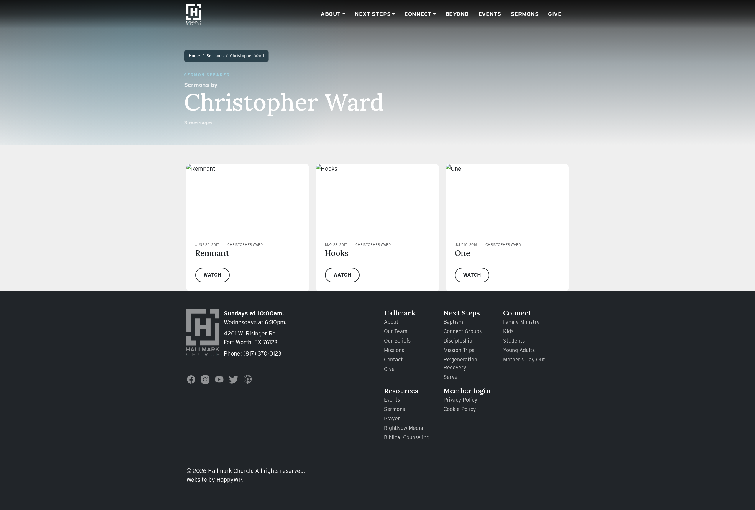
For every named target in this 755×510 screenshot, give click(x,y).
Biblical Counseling (406, 437)
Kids (508, 331)
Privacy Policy (460, 400)
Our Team (395, 331)
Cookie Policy (460, 409)
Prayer (392, 418)
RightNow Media (403, 428)
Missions (394, 350)
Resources (401, 390)
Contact (393, 359)
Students (514, 341)
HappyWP (229, 479)
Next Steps (373, 14)
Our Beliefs (397, 341)
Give (555, 14)
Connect (417, 14)
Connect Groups (463, 331)
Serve (450, 377)
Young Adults (519, 350)
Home (194, 55)
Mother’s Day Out (524, 359)
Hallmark (400, 313)
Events (489, 14)
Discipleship (458, 341)
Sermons (525, 14)
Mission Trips (459, 350)
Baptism (453, 322)
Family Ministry (521, 322)
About (331, 14)
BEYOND (457, 14)
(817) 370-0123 (262, 353)
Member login (467, 390)
